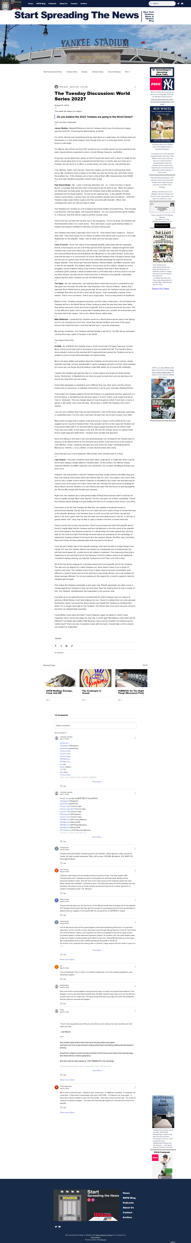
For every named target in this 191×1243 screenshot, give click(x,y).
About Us (128, 1207)
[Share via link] (72, 646)
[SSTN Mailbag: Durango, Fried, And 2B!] (60, 678)
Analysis (84, 72)
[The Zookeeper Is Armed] (96, 678)
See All (145, 665)
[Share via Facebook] (56, 646)
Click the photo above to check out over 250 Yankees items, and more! (162, 101)
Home (126, 1193)
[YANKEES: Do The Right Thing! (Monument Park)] (131, 678)
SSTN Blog (129, 1198)
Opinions (58, 638)
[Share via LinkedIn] (66, 646)
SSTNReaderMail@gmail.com (162, 221)
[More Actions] (135, 738)
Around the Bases (114, 72)
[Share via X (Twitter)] (61, 646)
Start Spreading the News (53, 72)
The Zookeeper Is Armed (91, 692)
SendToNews (95, 1237)
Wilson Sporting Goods (104, 1235)
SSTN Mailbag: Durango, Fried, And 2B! (59, 692)
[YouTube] (182, 3)
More (127, 72)
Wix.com (103, 1240)
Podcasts (128, 1203)
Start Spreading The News (76, 15)
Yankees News (71, 72)
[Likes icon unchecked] (61, 786)
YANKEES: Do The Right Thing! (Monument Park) (131, 692)
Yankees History (98, 72)
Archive (127, 1217)
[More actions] (135, 86)
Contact (127, 1212)
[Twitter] (178, 3)
